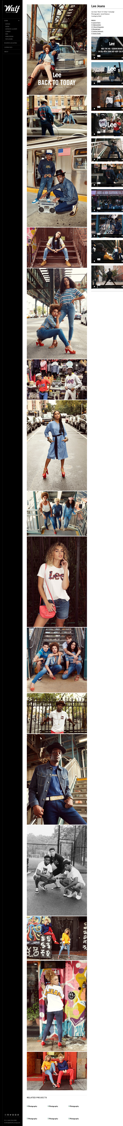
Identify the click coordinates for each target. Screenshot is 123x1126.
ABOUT (6, 51)
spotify (13, 1115)
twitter (10, 1115)
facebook (8, 1115)
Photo (7, 26)
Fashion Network (97, 31)
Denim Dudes (96, 33)
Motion (7, 24)
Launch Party (96, 22)
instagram (5, 1115)
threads (20, 1115)
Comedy (7, 31)
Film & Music (9, 39)
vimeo (15, 1115)
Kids (6, 34)
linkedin (18, 1115)
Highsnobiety (96, 25)
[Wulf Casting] (12, 9)
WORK (6, 20)
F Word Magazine (98, 27)
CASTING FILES (8, 47)
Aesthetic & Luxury (11, 29)
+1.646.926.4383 (11, 1120)
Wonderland (96, 29)
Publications (9, 36)
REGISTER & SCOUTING (10, 43)
